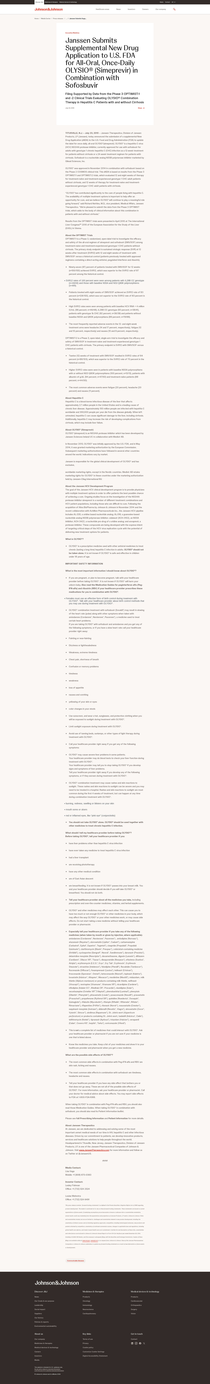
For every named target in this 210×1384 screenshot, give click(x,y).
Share (140, 108)
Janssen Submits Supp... (77, 18)
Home (37, 19)
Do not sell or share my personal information (47, 1369)
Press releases (58, 19)
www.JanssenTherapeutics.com (94, 1150)
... (66, 18)
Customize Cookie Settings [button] (93, 1352)
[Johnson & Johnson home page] (49, 9)
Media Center (46, 19)
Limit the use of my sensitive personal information (49, 1371)
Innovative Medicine (72, 33)
